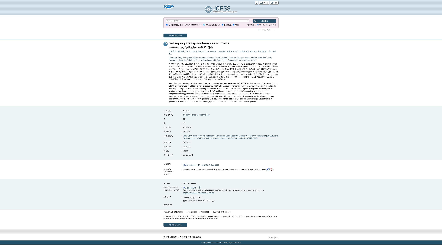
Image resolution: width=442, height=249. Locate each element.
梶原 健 (261, 51)
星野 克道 (253, 51)
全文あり (272, 25)
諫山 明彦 (180, 51)
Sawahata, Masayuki (207, 58)
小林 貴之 (172, 51)
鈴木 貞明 (197, 51)
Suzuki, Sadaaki (222, 58)
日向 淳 (238, 51)
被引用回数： (194, 188)
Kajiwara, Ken (222, 60)
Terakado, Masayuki (236, 58)
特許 (237, 25)
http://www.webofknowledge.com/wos (198, 193)
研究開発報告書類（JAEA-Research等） (185, 25)
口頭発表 (228, 25)
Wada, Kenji (262, 58)
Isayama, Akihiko (191, 58)
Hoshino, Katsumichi (208, 60)
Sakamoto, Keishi (234, 60)
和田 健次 (222, 51)
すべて (262, 25)
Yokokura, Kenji (193, 60)
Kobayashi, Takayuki (176, 58)
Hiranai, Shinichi (251, 58)
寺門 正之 (205, 51)
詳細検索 (266, 30)
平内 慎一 (214, 51)
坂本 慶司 (268, 51)
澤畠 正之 (189, 51)
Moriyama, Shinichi (249, 60)
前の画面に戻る (175, 35)
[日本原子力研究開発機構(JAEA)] (168, 7)
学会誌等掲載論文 (213, 25)
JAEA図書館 (273, 238)
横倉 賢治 (245, 51)
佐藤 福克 (230, 51)
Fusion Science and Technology (196, 115)
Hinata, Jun (182, 60)
